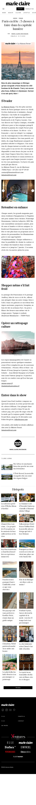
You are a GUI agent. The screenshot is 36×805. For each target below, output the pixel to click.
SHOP (20, 9)
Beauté (10, 12)
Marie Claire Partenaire (20, 33)
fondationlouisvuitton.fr (10, 386)
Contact (21, 721)
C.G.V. (3, 721)
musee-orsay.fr (6, 383)
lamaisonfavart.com (8, 175)
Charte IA (21, 716)
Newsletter (29, 9)
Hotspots (18, 489)
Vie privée (4, 725)
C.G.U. (3, 716)
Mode (4, 12)
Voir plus (18, 687)
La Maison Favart (8, 107)
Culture (18, 12)
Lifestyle (26, 12)
